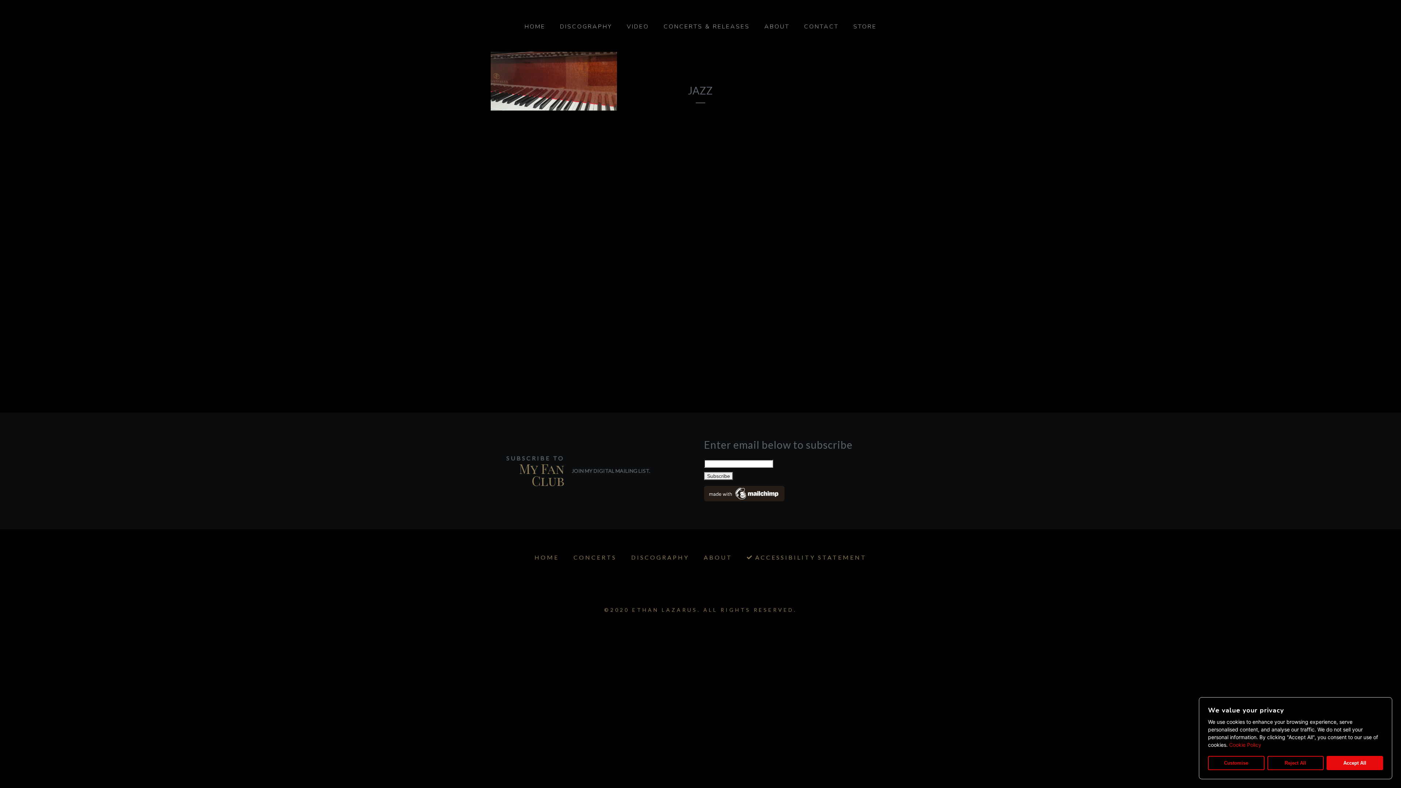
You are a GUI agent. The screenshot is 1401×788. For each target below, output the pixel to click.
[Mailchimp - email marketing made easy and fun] (744, 499)
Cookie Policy (1245, 745)
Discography (586, 27)
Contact (821, 27)
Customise (1236, 763)
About (777, 27)
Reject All (1295, 763)
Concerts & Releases (707, 27)
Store (865, 27)
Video (638, 27)
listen (588, 86)
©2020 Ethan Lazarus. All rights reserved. (700, 610)
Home (535, 27)
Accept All (1354, 763)
